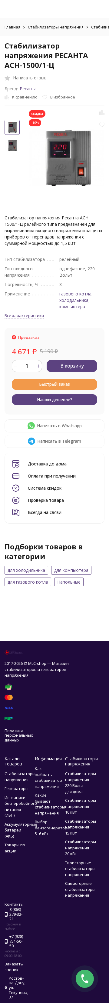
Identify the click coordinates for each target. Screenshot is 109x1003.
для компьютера (71, 570)
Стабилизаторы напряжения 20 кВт (80, 847)
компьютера (72, 306)
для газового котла (28, 582)
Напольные (69, 582)
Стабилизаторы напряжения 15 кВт (80, 827)
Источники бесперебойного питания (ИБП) (21, 806)
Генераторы (16, 788)
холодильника (73, 300)
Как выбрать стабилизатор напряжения (48, 777)
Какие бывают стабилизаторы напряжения (50, 804)
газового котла (75, 294)
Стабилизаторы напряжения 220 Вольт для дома (80, 782)
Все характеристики (24, 315)
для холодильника (26, 570)
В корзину (72, 365)
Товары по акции (15, 848)
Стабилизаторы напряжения (56, 27)
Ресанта (28, 89)
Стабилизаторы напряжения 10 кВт (80, 806)
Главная (12, 27)
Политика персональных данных (19, 735)
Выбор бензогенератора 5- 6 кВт (52, 827)
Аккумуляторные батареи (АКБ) (21, 830)
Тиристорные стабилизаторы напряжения (80, 868)
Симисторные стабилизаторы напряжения (80, 889)
